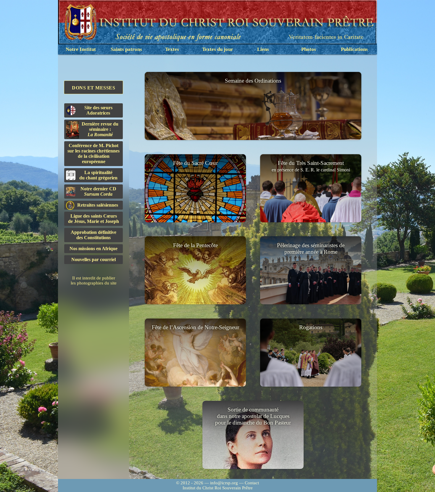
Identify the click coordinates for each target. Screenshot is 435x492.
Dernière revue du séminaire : (100, 129)
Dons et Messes (93, 87)
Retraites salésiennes (97, 205)
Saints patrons (126, 49)
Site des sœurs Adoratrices (98, 110)
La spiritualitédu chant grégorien (98, 175)
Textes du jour (217, 49)
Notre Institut (81, 49)
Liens (263, 49)
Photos (308, 49)
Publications (354, 49)
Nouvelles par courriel (93, 259)
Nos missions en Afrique (93, 248)
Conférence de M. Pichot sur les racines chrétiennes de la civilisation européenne (93, 153)
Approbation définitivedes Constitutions (93, 235)
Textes (172, 49)
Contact (252, 482)
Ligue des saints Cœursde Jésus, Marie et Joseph (93, 218)
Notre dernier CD (98, 191)
